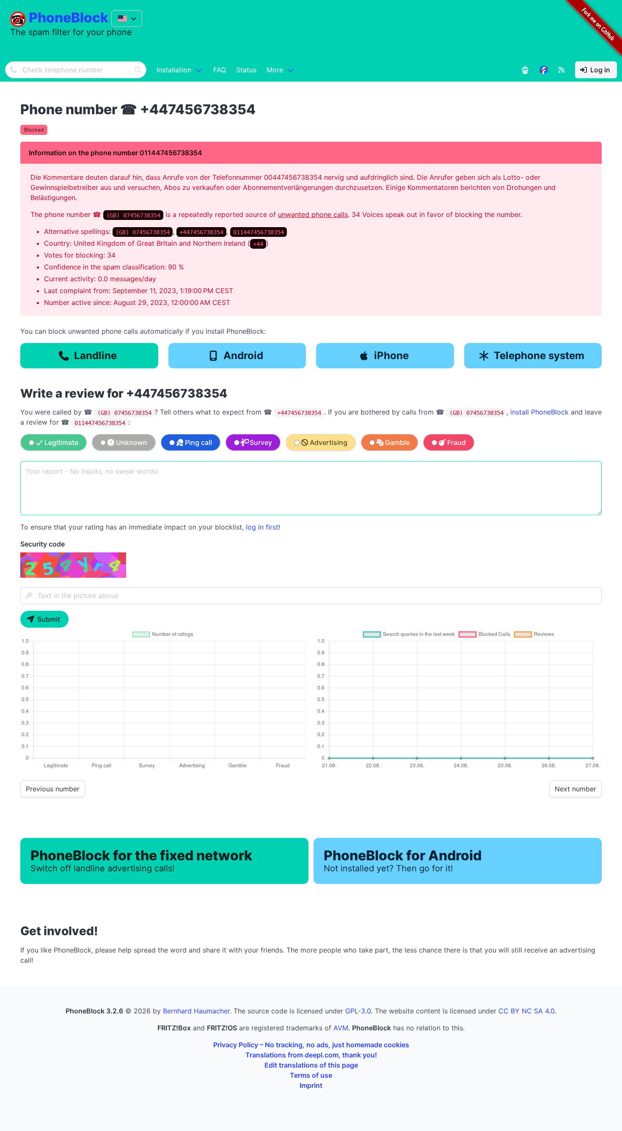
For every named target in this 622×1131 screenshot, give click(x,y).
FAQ (219, 70)
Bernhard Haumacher (196, 1011)
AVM (340, 1028)
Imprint (311, 1085)
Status (246, 70)
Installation (174, 70)
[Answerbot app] (525, 70)
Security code (42, 544)
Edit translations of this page (311, 1065)
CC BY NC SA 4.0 (526, 1011)
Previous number (53, 789)
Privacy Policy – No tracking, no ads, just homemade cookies (311, 1044)
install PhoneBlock (539, 412)
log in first (262, 527)
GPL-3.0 (358, 1011)
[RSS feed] (561, 70)
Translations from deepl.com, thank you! (311, 1055)
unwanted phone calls (313, 214)
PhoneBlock (68, 17)
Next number (575, 789)
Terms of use (311, 1075)
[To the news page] (543, 70)
